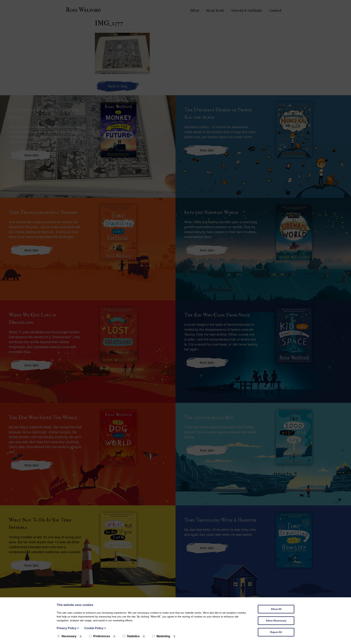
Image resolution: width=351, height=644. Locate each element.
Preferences (101, 636)
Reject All (276, 632)
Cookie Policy (95, 628)
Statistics (133, 636)
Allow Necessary (276, 620)
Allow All (276, 609)
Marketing (163, 636)
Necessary (69, 636)
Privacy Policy (68, 628)
